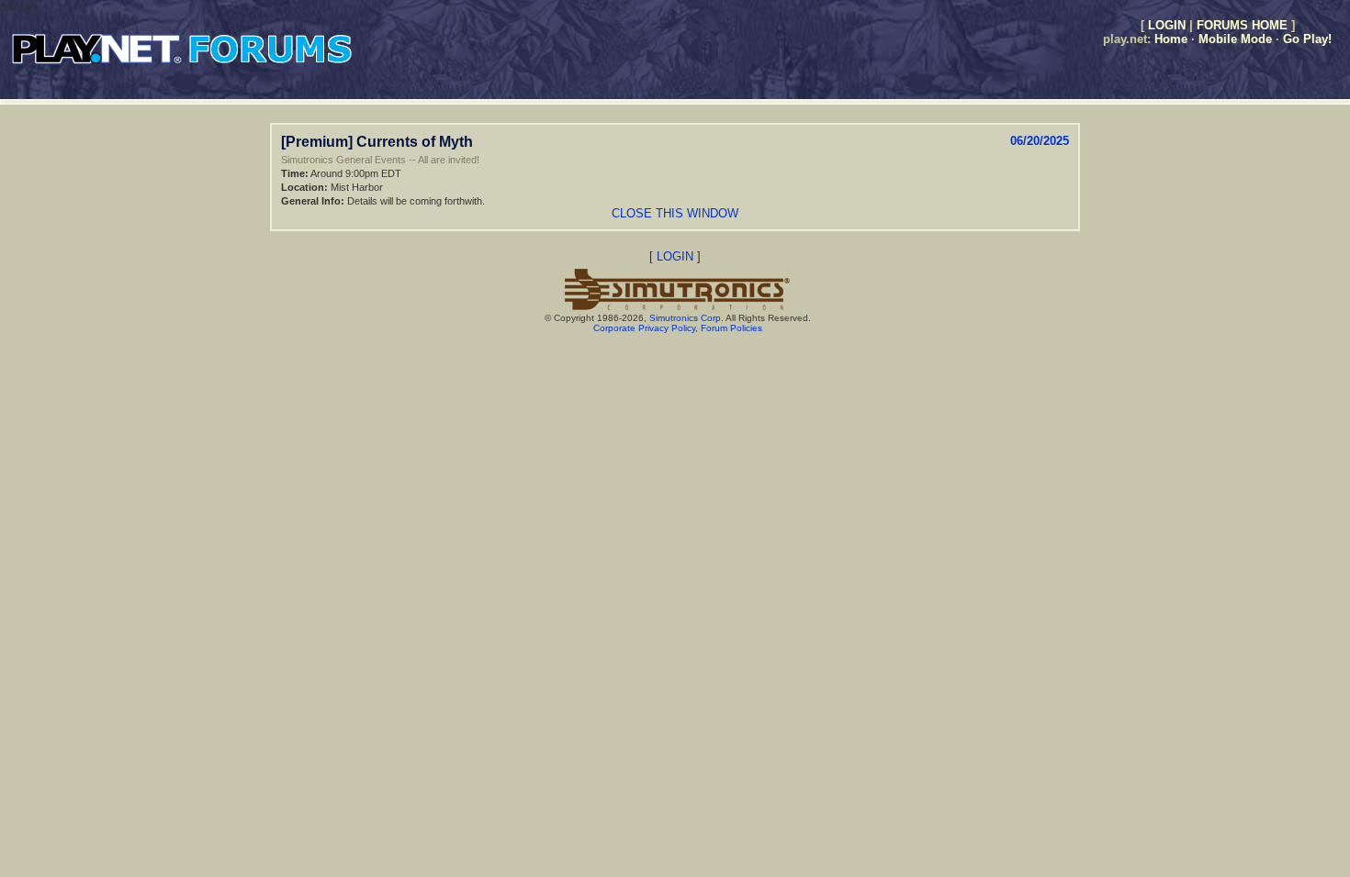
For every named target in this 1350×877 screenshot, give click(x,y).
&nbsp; (19, 7)
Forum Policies (731, 328)
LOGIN (1167, 25)
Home (1170, 39)
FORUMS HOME (1242, 25)
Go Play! (1307, 39)
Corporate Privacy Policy (644, 328)
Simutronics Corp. (686, 318)
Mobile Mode (1235, 39)
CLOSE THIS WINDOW (675, 213)
